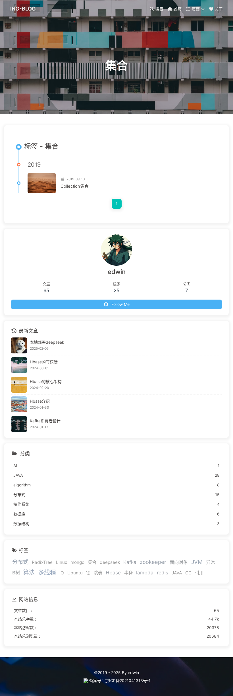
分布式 (20, 561)
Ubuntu (75, 573)
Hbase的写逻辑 (44, 361)
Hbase (113, 573)
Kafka (129, 562)
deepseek (110, 562)
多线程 (47, 572)
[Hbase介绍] (19, 404)
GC (188, 573)
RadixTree (42, 562)
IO (61, 573)
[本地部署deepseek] (19, 345)
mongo (77, 562)
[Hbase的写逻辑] (19, 365)
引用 (199, 573)
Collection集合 (75, 186)
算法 (29, 572)
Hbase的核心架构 (46, 381)
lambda (144, 573)
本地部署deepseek (47, 342)
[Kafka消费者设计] (19, 424)
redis (162, 573)
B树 (16, 573)
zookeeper (153, 562)
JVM (197, 561)
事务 (128, 573)
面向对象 (179, 562)
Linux (61, 562)
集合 (92, 562)
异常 (210, 562)
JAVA (177, 573)
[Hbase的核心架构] (19, 385)
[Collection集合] (42, 183)
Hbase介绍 (40, 401)
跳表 (98, 573)
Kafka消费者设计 (45, 420)
